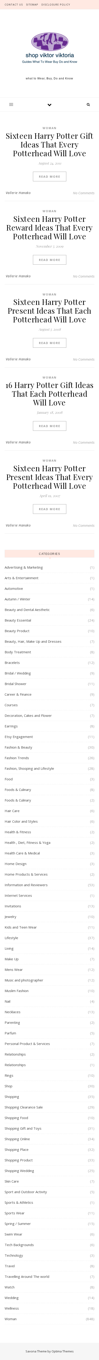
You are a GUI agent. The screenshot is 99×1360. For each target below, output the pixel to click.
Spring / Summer (18, 1223)
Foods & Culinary (18, 789)
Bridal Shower (15, 683)
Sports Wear (15, 1213)
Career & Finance (18, 694)
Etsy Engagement (19, 736)
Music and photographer (24, 980)
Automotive (14, 588)
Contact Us (14, 4)
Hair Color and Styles (21, 821)
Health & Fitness (18, 832)
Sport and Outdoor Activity (26, 1191)
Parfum (10, 1033)
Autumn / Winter (17, 599)
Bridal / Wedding (18, 673)
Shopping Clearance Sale (24, 1107)
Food (9, 779)
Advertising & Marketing (24, 567)
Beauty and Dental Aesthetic (27, 609)
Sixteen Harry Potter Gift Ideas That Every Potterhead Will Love (49, 144)
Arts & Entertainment (21, 578)
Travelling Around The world (27, 1276)
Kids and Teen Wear (21, 927)
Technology (14, 1255)
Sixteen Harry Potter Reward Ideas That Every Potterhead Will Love (49, 227)
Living (9, 948)
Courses (11, 705)
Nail (7, 1001)
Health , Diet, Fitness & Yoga (27, 842)
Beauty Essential (18, 620)
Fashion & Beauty (18, 747)
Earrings (11, 726)
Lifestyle (11, 937)
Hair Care (12, 810)
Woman (50, 128)
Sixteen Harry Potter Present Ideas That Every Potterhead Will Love (49, 477)
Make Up (12, 959)
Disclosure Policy (55, 4)
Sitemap (32, 4)
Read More (49, 176)
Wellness (12, 1308)
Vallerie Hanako (18, 193)
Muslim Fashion (17, 990)
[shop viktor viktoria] (49, 48)
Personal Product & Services (27, 1043)
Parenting (12, 1022)
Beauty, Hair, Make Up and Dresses (33, 641)
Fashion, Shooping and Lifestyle (29, 768)
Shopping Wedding (19, 1170)
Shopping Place (17, 1149)
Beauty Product (17, 630)
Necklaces (12, 1012)
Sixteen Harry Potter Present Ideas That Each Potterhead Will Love (49, 310)
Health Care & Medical (22, 853)
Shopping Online (17, 1139)
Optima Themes (63, 1351)
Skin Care (12, 1181)
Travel (10, 1266)
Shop (8, 1086)
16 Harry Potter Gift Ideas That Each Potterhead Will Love (50, 393)
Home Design (15, 863)
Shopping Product (19, 1160)
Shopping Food (16, 1117)
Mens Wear (14, 969)
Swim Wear (13, 1234)
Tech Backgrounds (19, 1244)
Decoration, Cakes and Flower (28, 715)
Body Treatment (18, 652)
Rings (9, 1075)
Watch (10, 1287)
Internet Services (18, 895)
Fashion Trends (17, 757)
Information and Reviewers (26, 885)
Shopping (12, 1096)
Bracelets (12, 662)
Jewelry (10, 916)
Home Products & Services (26, 874)
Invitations (13, 906)
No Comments (83, 193)
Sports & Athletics (19, 1202)
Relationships (15, 1054)
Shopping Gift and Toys (23, 1128)
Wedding (12, 1297)
